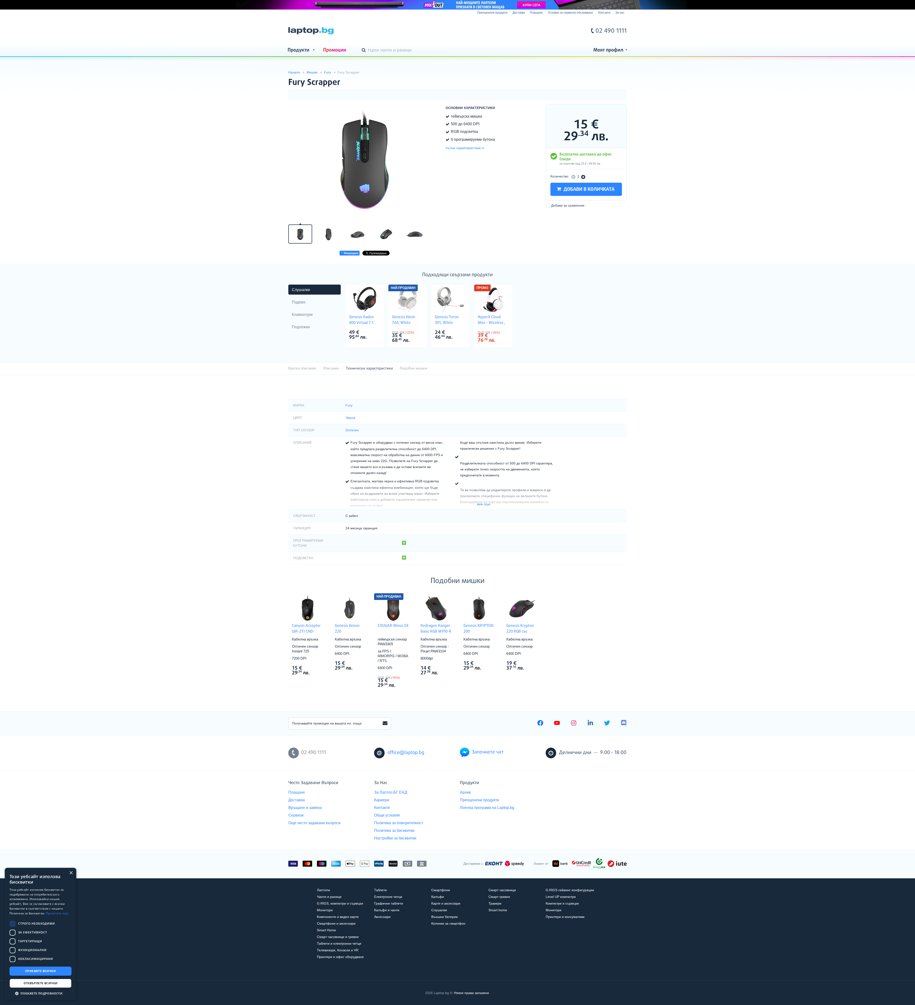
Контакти (604, 12)
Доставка (519, 12)
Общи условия (387, 815)
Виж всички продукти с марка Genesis (374, 333)
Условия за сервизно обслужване (570, 12)
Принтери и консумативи (565, 917)
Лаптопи (323, 890)
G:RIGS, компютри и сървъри (340, 903)
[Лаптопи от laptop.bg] (311, 30)
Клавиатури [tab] (302, 314)
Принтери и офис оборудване (340, 957)
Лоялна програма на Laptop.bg (487, 808)
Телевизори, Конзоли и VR (337, 950)
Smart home (497, 910)
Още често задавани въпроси (314, 823)
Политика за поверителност (398, 823)
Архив (465, 792)
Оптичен (352, 430)
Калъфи (437, 897)
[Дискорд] (624, 723)
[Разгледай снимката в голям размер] (364, 161)
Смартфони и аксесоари (336, 923)
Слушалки (439, 910)
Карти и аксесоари (445, 903)
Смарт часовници (502, 890)
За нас (619, 12)
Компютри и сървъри (562, 903)
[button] (40, 993)
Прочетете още (57, 913)
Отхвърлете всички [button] (41, 983)
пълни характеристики (463, 148)
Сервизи (296, 815)
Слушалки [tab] (301, 290)
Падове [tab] (298, 302)
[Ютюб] (557, 723)
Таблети (380, 890)
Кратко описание (302, 368)
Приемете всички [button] (40, 971)
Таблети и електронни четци (339, 943)
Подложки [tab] (301, 327)
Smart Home (326, 930)
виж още (483, 504)
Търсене (364, 50)
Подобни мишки (413, 368)
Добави (568, 205)
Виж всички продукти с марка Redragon (446, 669)
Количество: (559, 176)
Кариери (381, 800)
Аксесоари (382, 917)
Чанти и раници (329, 897)
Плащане (536, 12)
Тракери (494, 903)
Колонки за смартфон (448, 923)
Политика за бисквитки (394, 830)
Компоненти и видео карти (338, 917)
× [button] (71, 873)
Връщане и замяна (305, 808)
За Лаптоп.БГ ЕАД (390, 792)
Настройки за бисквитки (395, 838)
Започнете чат (487, 752)
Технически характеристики (369, 368)
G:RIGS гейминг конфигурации (570, 890)
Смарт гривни (499, 897)
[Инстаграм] (574, 723)
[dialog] (40, 934)
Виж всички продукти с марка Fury (613, 78)
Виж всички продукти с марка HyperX (503, 333)
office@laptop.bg (405, 752)
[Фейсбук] (540, 723)
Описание (331, 368)
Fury (349, 405)
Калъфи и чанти (386, 910)
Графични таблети (388, 903)
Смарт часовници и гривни (338, 937)
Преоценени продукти (492, 12)
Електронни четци (388, 897)
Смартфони (440, 890)
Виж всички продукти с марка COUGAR (403, 678)
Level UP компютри (561, 897)
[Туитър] (607, 723)
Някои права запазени (471, 993)
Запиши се (385, 723)
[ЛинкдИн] (590, 723)
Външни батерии (444, 917)
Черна (350, 418)
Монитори (325, 910)
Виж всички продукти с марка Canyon (317, 669)
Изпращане (350, 253)
